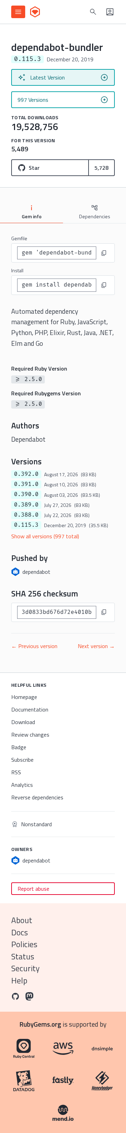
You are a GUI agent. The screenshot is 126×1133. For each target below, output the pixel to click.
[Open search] (93, 12)
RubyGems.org (40, 1024)
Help (19, 980)
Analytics (22, 785)
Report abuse (33, 888)
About (21, 920)
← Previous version (34, 646)
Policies (24, 944)
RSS (16, 772)
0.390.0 (26, 494)
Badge (18, 747)
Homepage (24, 697)
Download (23, 722)
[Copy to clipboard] (104, 253)
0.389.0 (26, 504)
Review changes (30, 734)
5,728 (101, 168)
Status (22, 956)
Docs (19, 932)
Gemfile (19, 238)
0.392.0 (26, 474)
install (17, 270)
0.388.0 (26, 514)
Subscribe (22, 759)
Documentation (29, 709)
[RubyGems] (35, 11)
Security (25, 968)
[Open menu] (18, 12)
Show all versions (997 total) (45, 536)
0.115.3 (26, 525)
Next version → (96, 646)
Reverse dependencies (37, 797)
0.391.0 (26, 484)
